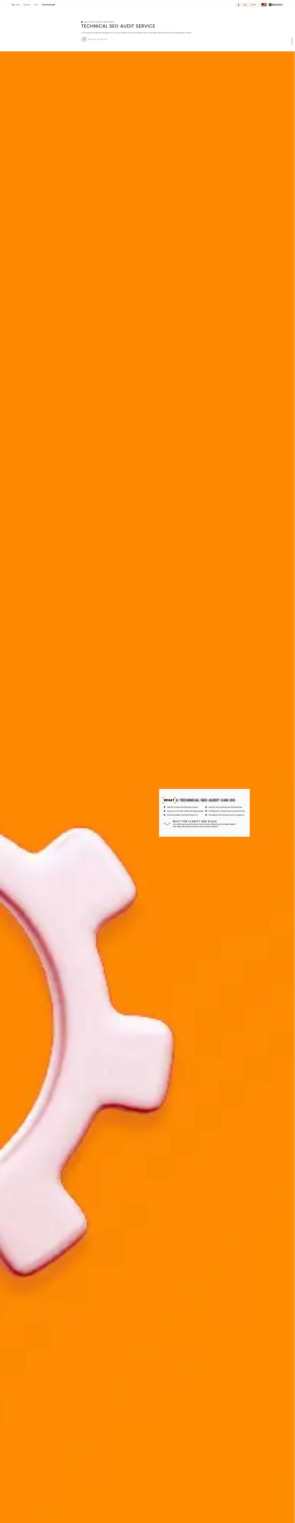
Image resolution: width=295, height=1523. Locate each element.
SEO (35, 5)
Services (26, 5)
